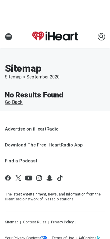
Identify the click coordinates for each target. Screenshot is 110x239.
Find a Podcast (21, 161)
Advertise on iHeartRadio (32, 129)
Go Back (14, 102)
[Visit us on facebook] (8, 178)
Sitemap (13, 76)
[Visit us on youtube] (28, 178)
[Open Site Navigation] (8, 36)
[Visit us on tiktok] (60, 178)
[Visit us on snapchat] (49, 178)
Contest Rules (34, 222)
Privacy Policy (62, 222)
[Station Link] (55, 37)
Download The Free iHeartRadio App (44, 145)
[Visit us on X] (18, 178)
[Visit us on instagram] (39, 178)
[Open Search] (101, 36)
